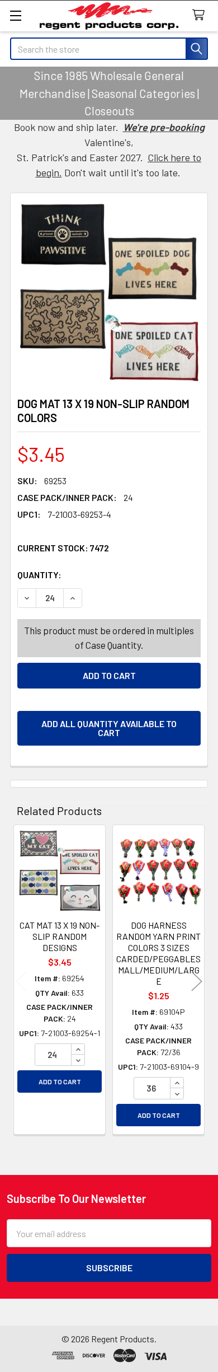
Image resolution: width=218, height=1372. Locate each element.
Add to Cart (60, 1081)
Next (197, 981)
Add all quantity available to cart (109, 728)
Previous (21, 981)
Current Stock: (63, 547)
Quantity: (102, 574)
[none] (109, 291)
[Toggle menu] (15, 15)
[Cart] (201, 15)
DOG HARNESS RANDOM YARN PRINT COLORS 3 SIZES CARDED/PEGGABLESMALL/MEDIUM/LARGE (158, 953)
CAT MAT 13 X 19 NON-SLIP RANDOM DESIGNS (59, 936)
